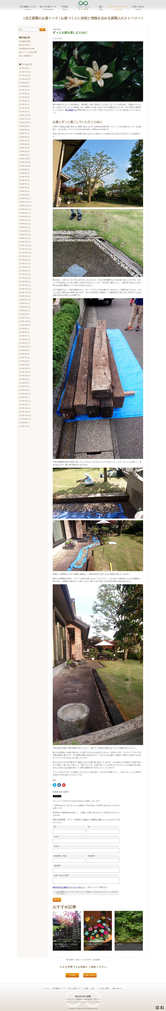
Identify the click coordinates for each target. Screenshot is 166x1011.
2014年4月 (24, 354)
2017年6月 (24, 267)
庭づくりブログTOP (83, 960)
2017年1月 (24, 285)
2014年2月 (24, 361)
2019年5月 (24, 184)
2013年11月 (24, 372)
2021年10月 (24, 79)
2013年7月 (24, 386)
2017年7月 (24, 263)
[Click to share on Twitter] (54, 785)
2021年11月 (24, 75)
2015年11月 (24, 321)
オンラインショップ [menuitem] (118, 7)
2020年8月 (24, 130)
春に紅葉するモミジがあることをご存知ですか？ (66, 945)
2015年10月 (24, 325)
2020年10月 (24, 122)
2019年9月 (24, 169)
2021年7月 (24, 90)
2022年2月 (24, 68)
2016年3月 (24, 310)
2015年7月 (24, 336)
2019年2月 (24, 195)
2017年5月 (24, 271)
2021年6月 (24, 93)
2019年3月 (24, 191)
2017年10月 (25, 253)
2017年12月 (25, 245)
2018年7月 (24, 220)
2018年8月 (24, 216)
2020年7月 (24, 133)
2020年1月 (24, 155)
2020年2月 (24, 151)
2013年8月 (24, 383)
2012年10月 (25, 415)
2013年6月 (24, 390)
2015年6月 (24, 339)
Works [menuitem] (65, 9)
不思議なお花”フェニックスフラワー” (97, 945)
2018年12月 (25, 202)
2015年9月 (24, 329)
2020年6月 (24, 137)
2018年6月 (24, 224)
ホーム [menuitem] (47, 988)
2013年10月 (24, 376)
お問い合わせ (90, 975)
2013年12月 (24, 368)
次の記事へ (97, 960)
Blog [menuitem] (101, 9)
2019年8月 (24, 173)
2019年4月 (24, 187)
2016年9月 (24, 300)
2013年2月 (24, 401)
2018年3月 (24, 234)
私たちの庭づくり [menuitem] (48, 7)
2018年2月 (24, 238)
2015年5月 (24, 343)
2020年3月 (24, 148)
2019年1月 (24, 198)
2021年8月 (24, 86)
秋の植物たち (70, 110)
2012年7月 (24, 426)
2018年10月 (25, 209)
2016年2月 (24, 314)
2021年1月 (24, 112)
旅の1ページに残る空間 (28, 52)
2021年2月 (24, 108)
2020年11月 (24, 119)
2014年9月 (24, 350)
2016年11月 (25, 292)
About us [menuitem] (28, 9)
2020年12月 (24, 115)
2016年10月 (24, 296)
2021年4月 (24, 101)
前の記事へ (70, 960)
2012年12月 (24, 408)
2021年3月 (24, 104)
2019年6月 (24, 180)
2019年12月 (24, 159)
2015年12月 (24, 318)
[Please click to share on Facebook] (59, 785)
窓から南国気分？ (26, 56)
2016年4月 (24, 307)
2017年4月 (24, 274)
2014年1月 (24, 365)
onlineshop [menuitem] (118, 9)
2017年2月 (24, 281)
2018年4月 (24, 231)
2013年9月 (24, 379)
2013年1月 (24, 404)
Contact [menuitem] (138, 9)
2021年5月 (24, 97)
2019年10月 (24, 166)
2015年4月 (24, 347)
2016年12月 (25, 289)
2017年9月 (24, 256)
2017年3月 (24, 278)
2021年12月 (24, 72)
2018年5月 (24, 227)
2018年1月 (24, 242)
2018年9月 (24, 213)
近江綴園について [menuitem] (28, 7)
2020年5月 (24, 140)
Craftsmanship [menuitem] (48, 9)
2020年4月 (24, 144)
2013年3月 (24, 397)
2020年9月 (24, 126)
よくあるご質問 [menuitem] (103, 988)
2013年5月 (24, 394)
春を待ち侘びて (25, 45)
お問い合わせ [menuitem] (138, 7)
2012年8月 (24, 423)
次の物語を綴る (25, 41)
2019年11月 (24, 162)
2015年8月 (24, 332)
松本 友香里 (64, 792)
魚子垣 (119, 944)
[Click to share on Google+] (64, 785)
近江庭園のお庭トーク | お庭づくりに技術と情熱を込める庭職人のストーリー (83, 18)
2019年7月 (24, 177)
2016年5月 (24, 303)
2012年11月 (24, 412)
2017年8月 (24, 260)
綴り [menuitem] (101, 7)
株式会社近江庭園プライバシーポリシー (69, 887)
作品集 (72, 975)
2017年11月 (25, 249)
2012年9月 (24, 419)
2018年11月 (25, 206)
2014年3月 (24, 357)
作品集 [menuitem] (65, 7)
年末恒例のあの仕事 (26, 48)
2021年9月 (24, 83)
